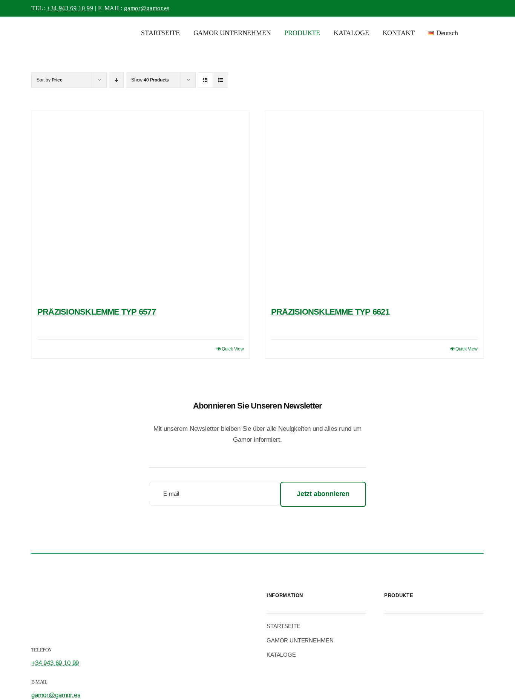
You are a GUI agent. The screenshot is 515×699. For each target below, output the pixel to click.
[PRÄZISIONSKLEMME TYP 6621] (374, 205)
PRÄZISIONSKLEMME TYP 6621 (330, 311)
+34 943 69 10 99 (70, 8)
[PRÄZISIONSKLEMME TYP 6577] (141, 205)
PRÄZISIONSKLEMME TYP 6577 (96, 311)
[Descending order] (116, 80)
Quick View (233, 349)
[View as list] (220, 80)
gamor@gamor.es (146, 8)
